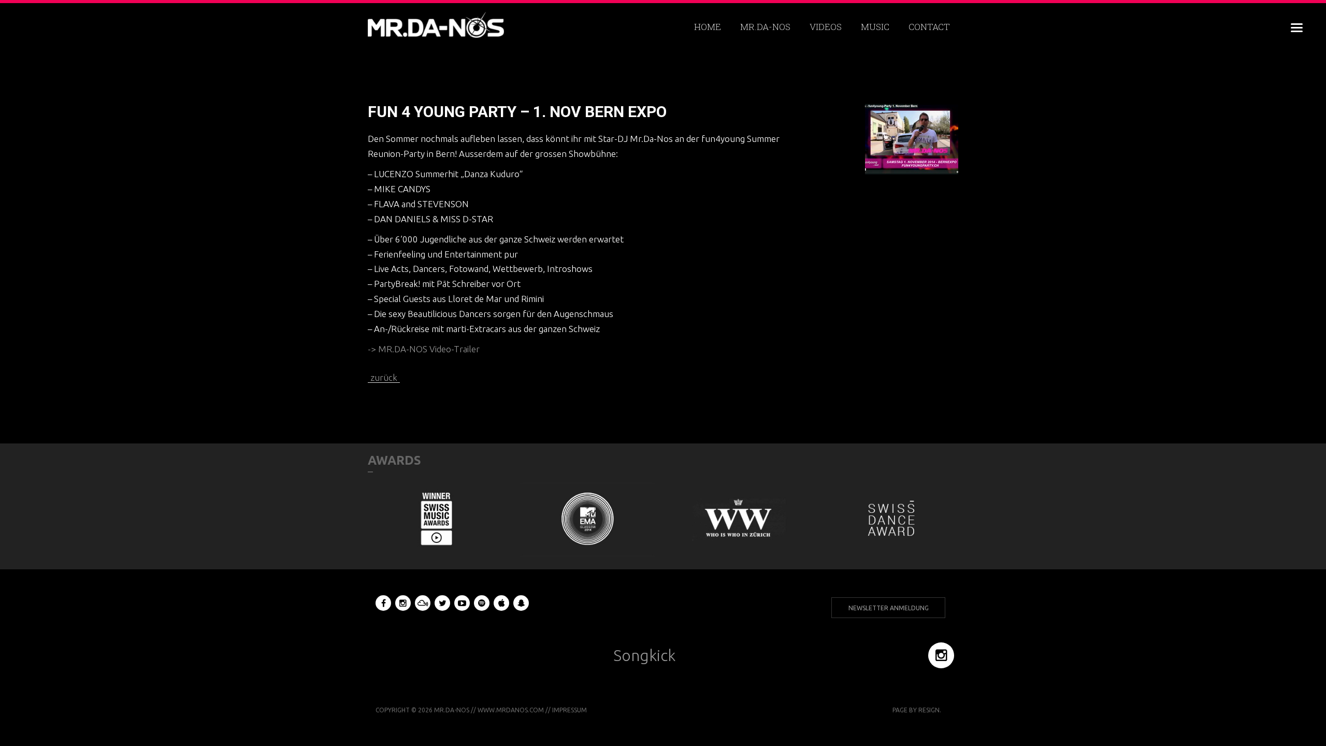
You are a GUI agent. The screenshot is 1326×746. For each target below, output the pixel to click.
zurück (383, 377)
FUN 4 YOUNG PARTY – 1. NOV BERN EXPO (517, 112)
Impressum (569, 710)
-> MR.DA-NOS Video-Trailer (424, 349)
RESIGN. (929, 710)
